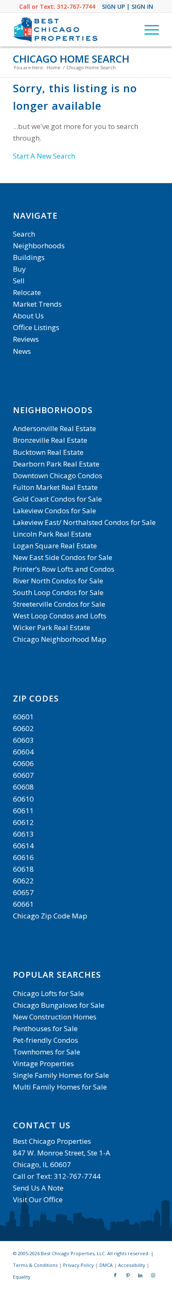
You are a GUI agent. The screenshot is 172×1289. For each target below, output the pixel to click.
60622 (23, 880)
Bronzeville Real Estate (50, 440)
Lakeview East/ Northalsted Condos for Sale (84, 522)
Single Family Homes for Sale (61, 1075)
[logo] (71, 29)
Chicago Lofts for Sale (48, 993)
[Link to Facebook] (115, 1275)
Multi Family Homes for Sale (60, 1087)
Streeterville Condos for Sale (59, 604)
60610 (23, 799)
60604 (23, 752)
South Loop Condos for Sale (58, 592)
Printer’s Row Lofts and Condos (63, 569)
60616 (23, 857)
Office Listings (36, 327)
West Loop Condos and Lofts (59, 616)
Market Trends (37, 304)
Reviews (26, 339)
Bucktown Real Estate (48, 452)
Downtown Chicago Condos (57, 475)
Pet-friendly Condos (45, 1040)
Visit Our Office (38, 1199)
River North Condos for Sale (58, 580)
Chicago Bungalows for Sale (58, 1005)
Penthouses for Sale (45, 1028)
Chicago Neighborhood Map (59, 639)
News (22, 351)
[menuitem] (147, 29)
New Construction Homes (54, 1017)
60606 (23, 763)
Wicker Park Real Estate (51, 627)
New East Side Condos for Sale (62, 557)
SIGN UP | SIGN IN (127, 6)
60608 (23, 787)
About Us (28, 315)
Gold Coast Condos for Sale (57, 499)
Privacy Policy (78, 1265)
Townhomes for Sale (46, 1052)
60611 (23, 810)
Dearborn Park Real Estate (56, 464)
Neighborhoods (39, 245)
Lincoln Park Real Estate (52, 534)
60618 (23, 869)
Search (24, 234)
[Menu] (147, 29)
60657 (23, 892)
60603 (23, 740)
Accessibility (131, 1265)
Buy (19, 269)
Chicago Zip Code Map (50, 916)
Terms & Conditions (35, 1265)
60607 (23, 775)
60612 (23, 822)
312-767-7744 (76, 6)
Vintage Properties (43, 1063)
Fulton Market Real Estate (55, 487)
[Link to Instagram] (153, 1275)
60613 (23, 834)
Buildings (29, 257)
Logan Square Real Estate (55, 545)
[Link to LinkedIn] (140, 1275)
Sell (19, 280)
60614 (23, 845)
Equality (21, 1277)
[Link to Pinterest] (127, 1275)
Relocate (27, 292)
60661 (23, 904)
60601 (23, 716)
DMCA (106, 1265)
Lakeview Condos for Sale (54, 510)
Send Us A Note (38, 1188)
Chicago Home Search (71, 59)
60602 (23, 728)
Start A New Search (44, 156)
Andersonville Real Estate (54, 428)
